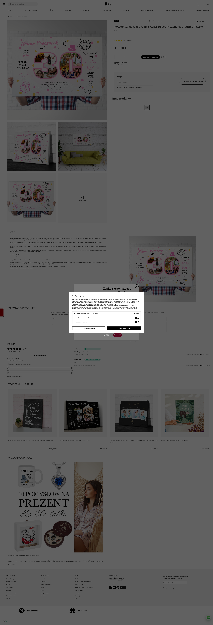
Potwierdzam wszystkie (124, 328)
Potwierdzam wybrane (89, 328)
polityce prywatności (115, 302)
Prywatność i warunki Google (109, 304)
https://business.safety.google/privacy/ (83, 305)
